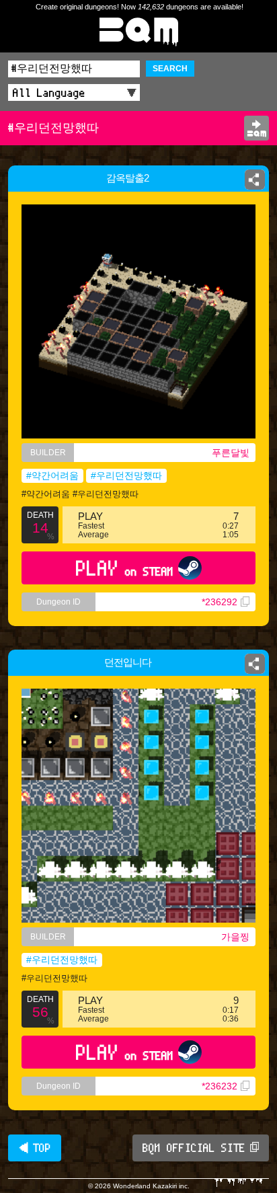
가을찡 (235, 936)
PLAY (124, 568)
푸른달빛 (230, 452)
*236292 (219, 601)
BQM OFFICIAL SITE (194, 1148)
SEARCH (170, 68)
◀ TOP (34, 1148)
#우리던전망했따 (126, 475)
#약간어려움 (52, 475)
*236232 (219, 1086)
